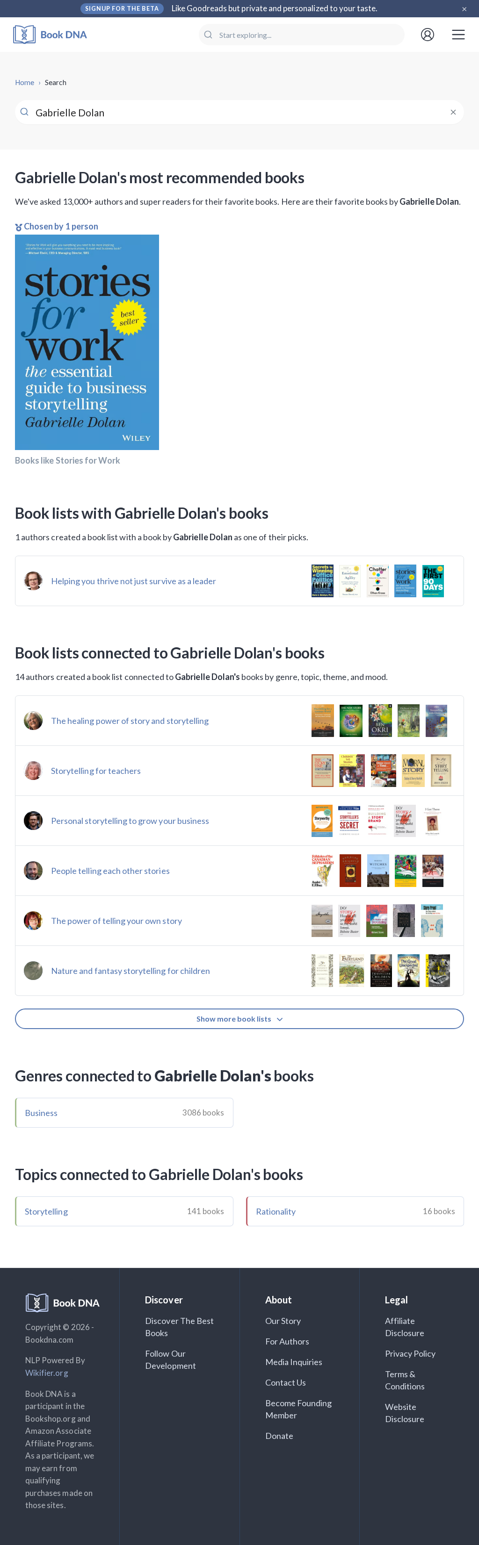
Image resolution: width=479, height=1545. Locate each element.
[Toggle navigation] (458, 34)
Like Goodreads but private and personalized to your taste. (275, 8)
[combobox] (302, 34)
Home (24, 82)
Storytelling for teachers (96, 770)
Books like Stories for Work (67, 460)
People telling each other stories (110, 870)
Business (41, 1113)
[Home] (56, 35)
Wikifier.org (46, 1373)
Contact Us (285, 1382)
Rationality (276, 1211)
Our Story (283, 1321)
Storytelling (46, 1211)
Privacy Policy (410, 1353)
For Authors (287, 1341)
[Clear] (453, 112)
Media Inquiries (294, 1362)
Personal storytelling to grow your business (130, 820)
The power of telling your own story (116, 921)
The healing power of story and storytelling (130, 720)
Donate (279, 1436)
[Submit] (209, 34)
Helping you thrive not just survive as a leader (133, 581)
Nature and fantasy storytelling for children (130, 971)
